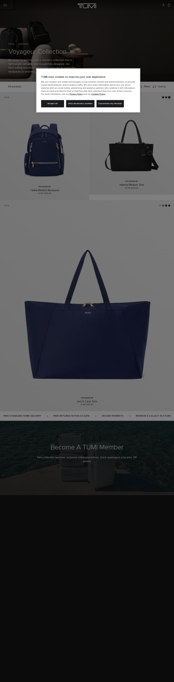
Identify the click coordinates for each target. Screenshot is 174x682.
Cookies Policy (98, 94)
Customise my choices (110, 104)
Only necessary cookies (80, 104)
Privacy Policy (76, 94)
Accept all (52, 104)
